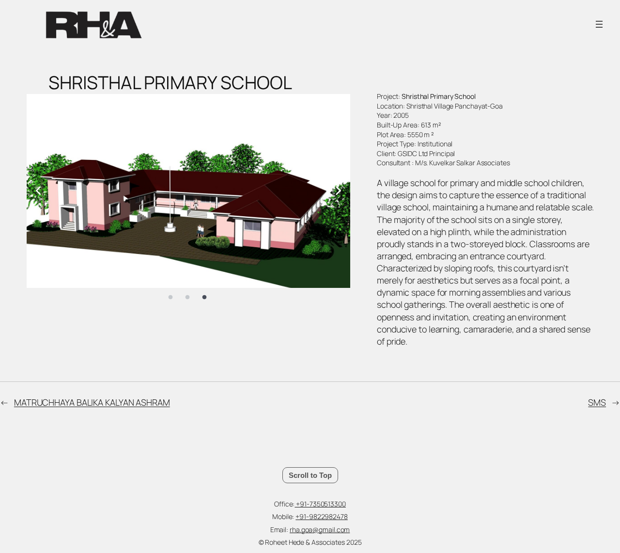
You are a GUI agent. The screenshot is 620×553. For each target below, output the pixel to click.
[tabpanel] (188, 191)
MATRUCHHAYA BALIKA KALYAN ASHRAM (92, 402)
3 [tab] (204, 297)
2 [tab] (187, 297)
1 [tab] (170, 297)
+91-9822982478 (321, 516)
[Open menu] (599, 24)
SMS (597, 402)
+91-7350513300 (320, 503)
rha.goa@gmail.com (320, 529)
